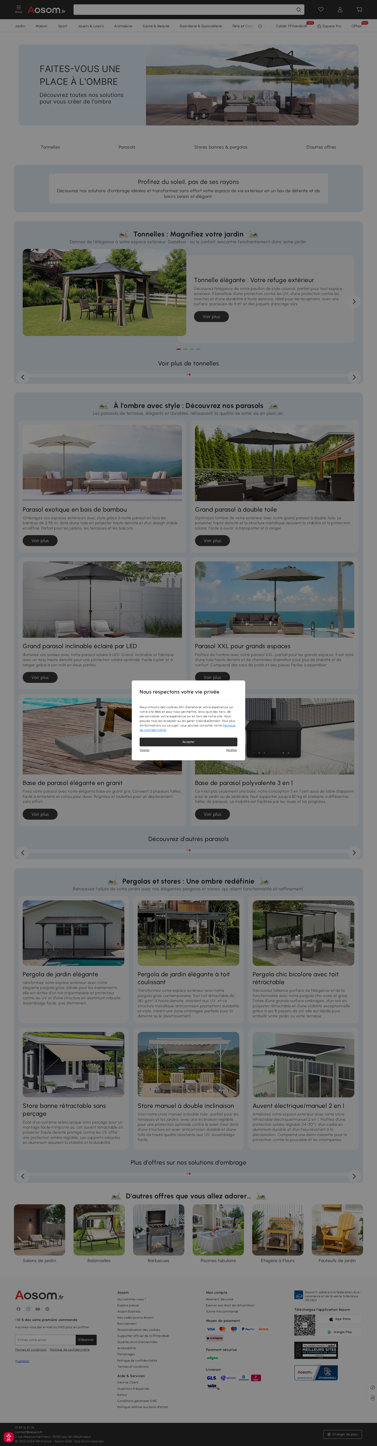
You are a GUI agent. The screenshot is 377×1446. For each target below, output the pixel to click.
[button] (8, 1437)
